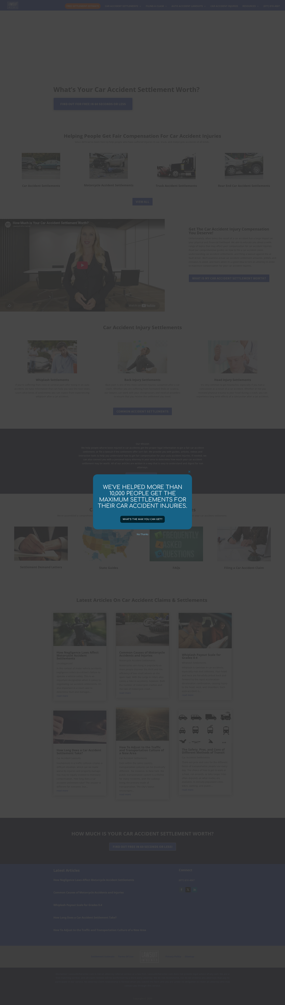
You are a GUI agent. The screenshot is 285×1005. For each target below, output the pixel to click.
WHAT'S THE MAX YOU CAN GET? (142, 519)
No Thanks (142, 534)
